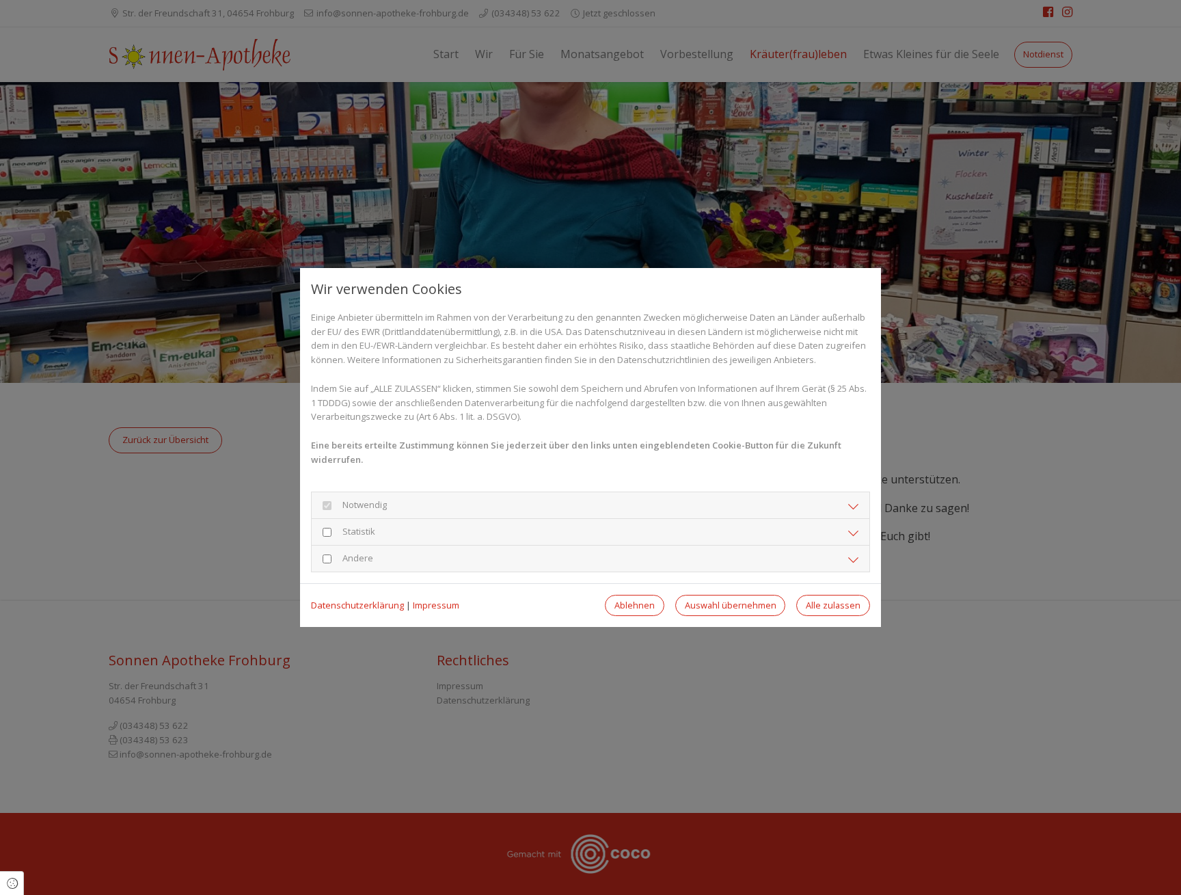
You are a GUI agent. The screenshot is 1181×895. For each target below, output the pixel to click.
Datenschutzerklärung (357, 605)
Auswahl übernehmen (730, 605)
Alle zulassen (833, 605)
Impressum (436, 605)
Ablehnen (634, 605)
